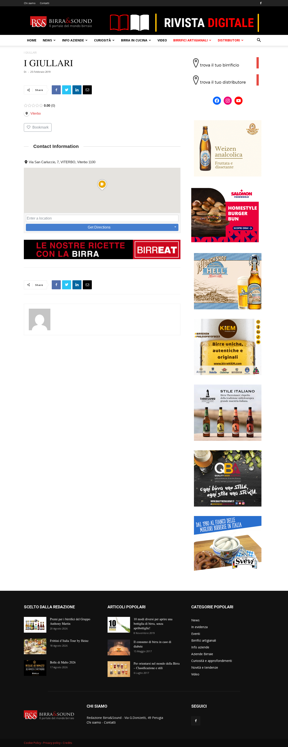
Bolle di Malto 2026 (63, 662)
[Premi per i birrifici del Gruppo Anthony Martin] (35, 625)
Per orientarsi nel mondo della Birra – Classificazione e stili (157, 665)
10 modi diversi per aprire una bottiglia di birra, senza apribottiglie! (153, 623)
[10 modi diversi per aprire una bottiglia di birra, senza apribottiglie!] (119, 625)
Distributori (229, 40)
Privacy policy (52, 743)
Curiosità (102, 40)
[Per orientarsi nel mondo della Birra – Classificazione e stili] (119, 669)
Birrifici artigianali (190, 40)
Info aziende (73, 40)
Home (31, 40)
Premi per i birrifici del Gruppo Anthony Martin (70, 621)
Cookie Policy (32, 743)
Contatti (44, 3)
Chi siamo (30, 3)
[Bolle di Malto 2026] (35, 668)
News (47, 40)
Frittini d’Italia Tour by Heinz (69, 640)
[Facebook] (260, 3)
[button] (258, 40)
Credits (67, 743)
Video (162, 40)
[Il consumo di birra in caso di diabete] (119, 647)
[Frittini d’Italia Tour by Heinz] (35, 646)
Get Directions (99, 227)
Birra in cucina (134, 40)
